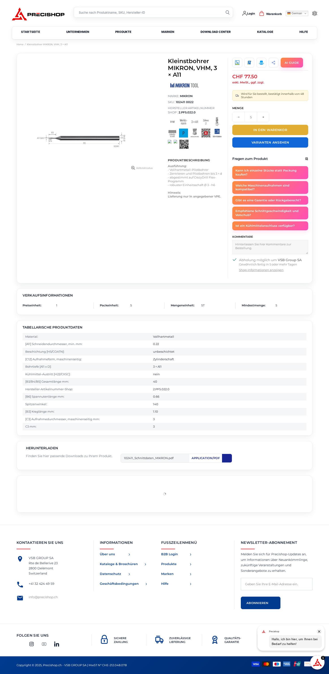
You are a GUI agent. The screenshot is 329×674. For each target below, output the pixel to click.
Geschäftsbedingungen (119, 584)
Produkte (169, 564)
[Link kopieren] (273, 63)
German (296, 13)
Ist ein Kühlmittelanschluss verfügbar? (265, 225)
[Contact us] (237, 63)
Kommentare (242, 236)
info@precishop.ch (43, 597)
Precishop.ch (38, 13)
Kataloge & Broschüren (119, 564)
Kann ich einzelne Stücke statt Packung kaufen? (266, 172)
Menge (238, 108)
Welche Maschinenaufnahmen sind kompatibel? (262, 187)
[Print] (261, 63)
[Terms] (249, 63)
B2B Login (169, 554)
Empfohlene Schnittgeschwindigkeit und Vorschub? (267, 213)
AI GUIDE (292, 62)
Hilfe (165, 584)
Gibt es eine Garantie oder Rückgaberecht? (268, 200)
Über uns (107, 554)
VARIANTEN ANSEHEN (270, 142)
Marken (167, 574)
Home (20, 44)
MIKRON (186, 96)
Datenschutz (110, 574)
